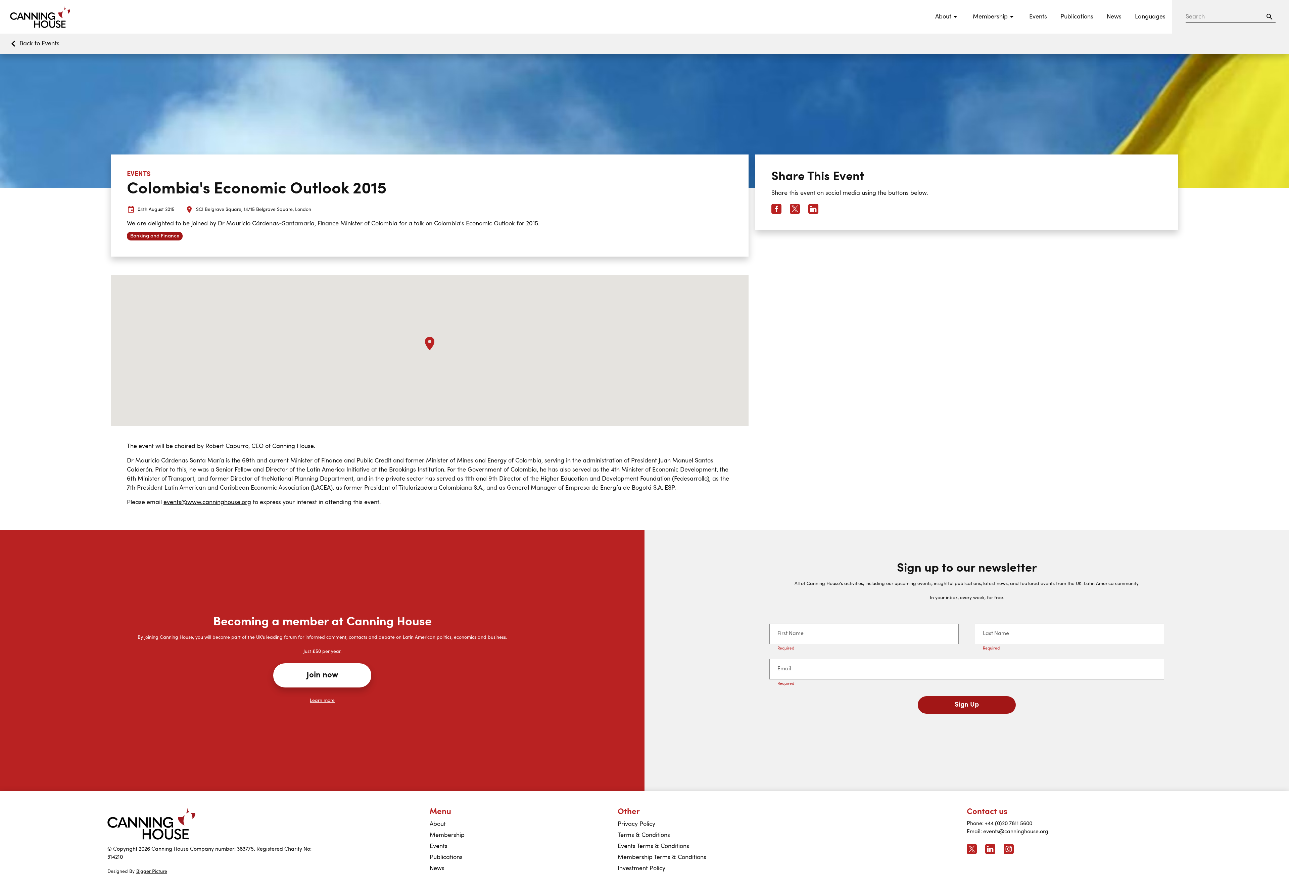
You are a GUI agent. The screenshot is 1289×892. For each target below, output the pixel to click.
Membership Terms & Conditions (662, 857)
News (1114, 17)
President (644, 461)
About (438, 824)
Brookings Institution (416, 470)
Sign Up (967, 705)
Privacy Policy (636, 824)
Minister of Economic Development (669, 470)
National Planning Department (311, 479)
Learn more (322, 700)
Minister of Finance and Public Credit (340, 461)
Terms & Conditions (644, 835)
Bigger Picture (151, 871)
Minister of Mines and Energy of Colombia (483, 461)
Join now (322, 675)
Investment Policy (641, 868)
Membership (447, 835)
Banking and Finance (154, 236)
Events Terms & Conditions (653, 846)
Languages (1150, 17)
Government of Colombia (502, 470)
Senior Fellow (233, 470)
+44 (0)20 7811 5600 (1008, 824)
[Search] (1269, 17)
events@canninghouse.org (1015, 832)
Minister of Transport (166, 479)
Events (1038, 17)
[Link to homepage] (151, 824)
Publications (1076, 17)
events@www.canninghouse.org (207, 502)
